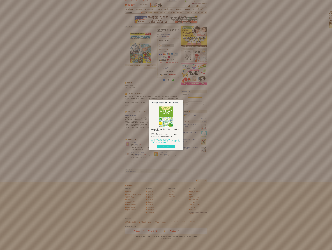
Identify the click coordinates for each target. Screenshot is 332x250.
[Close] (183, 99)
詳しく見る (166, 146)
